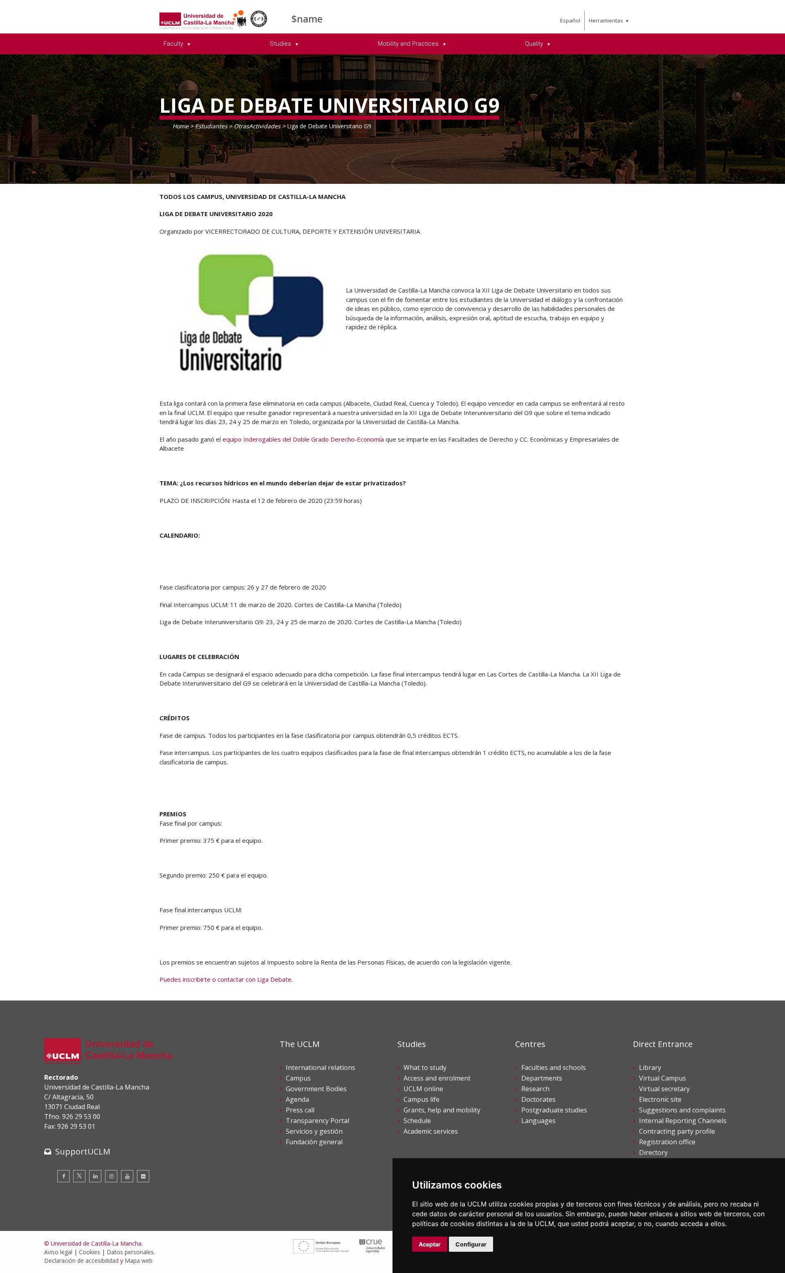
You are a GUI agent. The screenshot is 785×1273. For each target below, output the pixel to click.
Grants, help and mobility (442, 1110)
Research (535, 1088)
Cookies (89, 1252)
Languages (538, 1120)
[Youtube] (127, 1176)
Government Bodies (316, 1088)
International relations (320, 1067)
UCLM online (423, 1088)
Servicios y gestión (314, 1131)
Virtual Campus (662, 1078)
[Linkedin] (95, 1176)
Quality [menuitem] (535, 43)
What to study (425, 1067)
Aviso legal (58, 1252)
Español (570, 20)
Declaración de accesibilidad (81, 1260)
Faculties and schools (553, 1067)
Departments (541, 1078)
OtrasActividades (257, 126)
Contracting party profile (677, 1131)
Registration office (667, 1141)
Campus (298, 1078)
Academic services (431, 1131)
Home (180, 126)
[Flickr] (143, 1176)
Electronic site (660, 1099)
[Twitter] (79, 1176)
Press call (300, 1110)
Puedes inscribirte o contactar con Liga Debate (225, 979)
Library (650, 1067)
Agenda (297, 1099)
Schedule (417, 1120)
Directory (653, 1152)
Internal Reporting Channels (683, 1120)
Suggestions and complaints (682, 1110)
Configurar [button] (471, 1244)
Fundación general (314, 1141)
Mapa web (139, 1260)
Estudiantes (211, 126)
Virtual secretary (664, 1088)
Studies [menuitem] (281, 43)
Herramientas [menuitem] (606, 20)
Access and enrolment (437, 1078)
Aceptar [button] (430, 1244)
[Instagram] (111, 1176)
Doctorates (538, 1099)
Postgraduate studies (554, 1110)
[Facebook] (63, 1176)
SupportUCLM (82, 1151)
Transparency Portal (317, 1120)
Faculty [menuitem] (174, 43)
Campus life (422, 1099)
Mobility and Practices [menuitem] (409, 43)
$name (307, 18)
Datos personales (130, 1252)
